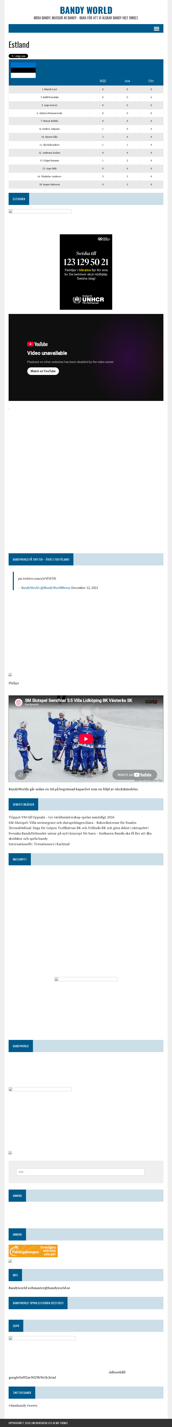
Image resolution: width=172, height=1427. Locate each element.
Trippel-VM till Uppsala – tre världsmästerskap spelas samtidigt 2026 (62, 817)
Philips (14, 683)
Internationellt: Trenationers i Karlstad (39, 844)
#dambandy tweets (23, 1405)
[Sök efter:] (80, 1171)
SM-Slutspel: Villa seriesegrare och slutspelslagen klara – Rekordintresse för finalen (72, 822)
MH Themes (62, 1423)
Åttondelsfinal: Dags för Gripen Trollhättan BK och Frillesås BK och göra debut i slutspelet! (79, 828)
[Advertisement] (86, 441)
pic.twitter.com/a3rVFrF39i (37, 578)
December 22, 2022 (84, 588)
